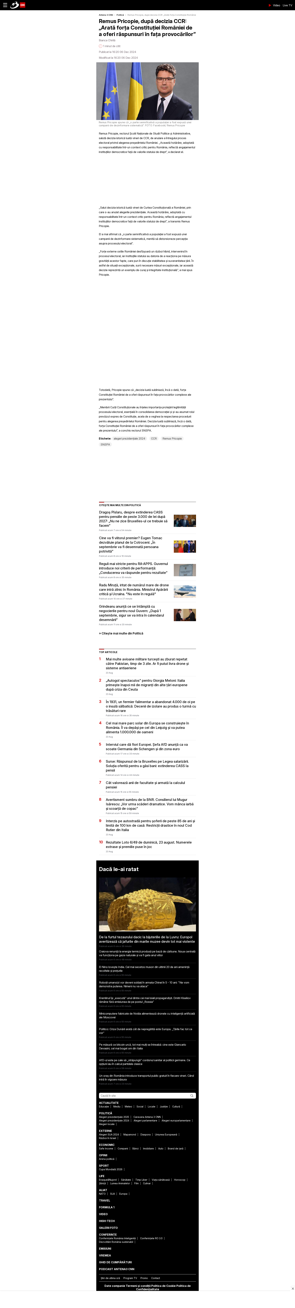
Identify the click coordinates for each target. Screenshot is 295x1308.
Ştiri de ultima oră (110, 1278)
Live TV (287, 5)
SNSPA (105, 444)
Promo (144, 1278)
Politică (120, 15)
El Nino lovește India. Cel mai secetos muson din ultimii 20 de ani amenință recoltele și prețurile (144, 968)
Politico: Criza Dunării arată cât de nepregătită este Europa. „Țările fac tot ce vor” (145, 1031)
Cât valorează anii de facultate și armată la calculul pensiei (145, 785)
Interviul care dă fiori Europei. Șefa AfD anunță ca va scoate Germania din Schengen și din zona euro (147, 747)
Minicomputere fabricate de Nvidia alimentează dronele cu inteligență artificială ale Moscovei (147, 1015)
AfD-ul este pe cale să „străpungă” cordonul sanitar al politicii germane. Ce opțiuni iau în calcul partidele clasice (144, 1062)
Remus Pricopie (172, 438)
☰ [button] (5, 5)
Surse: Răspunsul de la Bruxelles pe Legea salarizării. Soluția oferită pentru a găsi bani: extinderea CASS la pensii (147, 765)
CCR (154, 438)
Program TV (130, 1278)
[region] (147, 1300)
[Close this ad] (292, 1288)
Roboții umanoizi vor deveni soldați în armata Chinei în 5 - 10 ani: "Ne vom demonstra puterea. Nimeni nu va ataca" (144, 984)
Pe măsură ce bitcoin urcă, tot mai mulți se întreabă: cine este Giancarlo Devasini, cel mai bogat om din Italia (142, 1046)
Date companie (114, 1286)
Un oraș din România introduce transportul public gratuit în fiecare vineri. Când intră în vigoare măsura (146, 1077)
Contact (155, 1278)
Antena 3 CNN (106, 15)
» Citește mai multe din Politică (121, 633)
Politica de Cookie (163, 1286)
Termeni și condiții (138, 1286)
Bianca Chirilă (107, 40)
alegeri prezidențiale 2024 (129, 438)
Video (276, 5)
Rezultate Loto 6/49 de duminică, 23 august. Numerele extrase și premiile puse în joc (149, 844)
